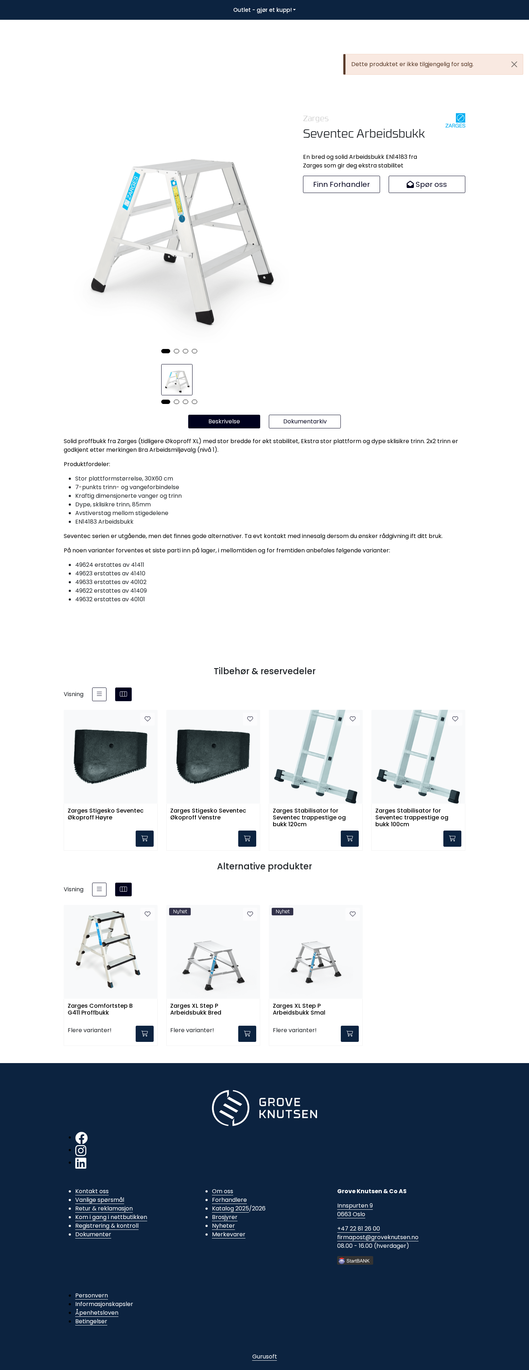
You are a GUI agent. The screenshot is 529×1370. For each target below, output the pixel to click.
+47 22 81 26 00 (358, 1228)
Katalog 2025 (230, 1208)
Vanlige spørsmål (99, 1200)
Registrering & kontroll (107, 1226)
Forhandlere (229, 1200)
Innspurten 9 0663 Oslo (355, 1209)
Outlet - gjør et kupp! (262, 10)
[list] (99, 694)
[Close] (514, 64)
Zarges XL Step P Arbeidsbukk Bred (195, 1009)
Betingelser (91, 1321)
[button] (165, 351)
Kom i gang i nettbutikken (111, 1217)
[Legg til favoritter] (147, 719)
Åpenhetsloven (96, 1313)
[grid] (123, 694)
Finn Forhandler (341, 184)
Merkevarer (228, 1234)
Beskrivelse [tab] (224, 421)
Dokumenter (93, 1234)
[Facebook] (81, 1137)
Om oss (222, 1191)
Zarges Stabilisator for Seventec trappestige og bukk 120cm (309, 817)
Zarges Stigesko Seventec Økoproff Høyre (106, 814)
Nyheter (223, 1226)
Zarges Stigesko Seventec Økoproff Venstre (208, 814)
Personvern (91, 1295)
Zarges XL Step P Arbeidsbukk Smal (299, 1009)
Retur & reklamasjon (104, 1208)
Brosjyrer (225, 1217)
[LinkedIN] (80, 1162)
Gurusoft (264, 1356)
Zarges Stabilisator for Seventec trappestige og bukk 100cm (411, 817)
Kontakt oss (92, 1191)
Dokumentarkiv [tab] (305, 421)
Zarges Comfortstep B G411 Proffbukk (100, 1009)
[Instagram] (80, 1150)
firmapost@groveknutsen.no (378, 1237)
